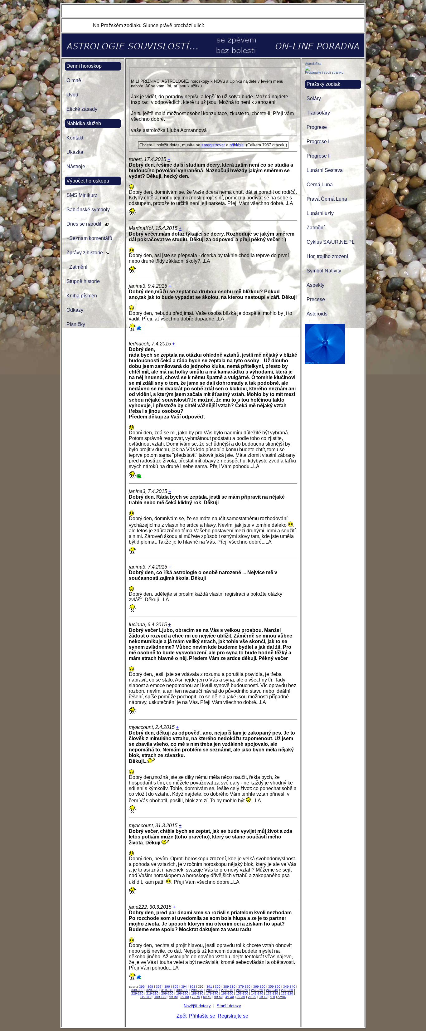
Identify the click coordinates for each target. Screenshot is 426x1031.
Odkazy (74, 310)
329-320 (152, 990)
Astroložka (313, 64)
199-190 (182, 993)
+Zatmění (76, 267)
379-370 (244, 986)
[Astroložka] (307, 68)
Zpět (181, 1016)
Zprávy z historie (84, 252)
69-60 (207, 997)
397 (159, 986)
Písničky (75, 324)
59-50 (218, 997)
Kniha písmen (81, 295)
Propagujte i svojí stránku (324, 72)
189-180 (197, 993)
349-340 (289, 986)
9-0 (272, 997)
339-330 (137, 990)
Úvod (72, 94)
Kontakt (74, 137)
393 (192, 986)
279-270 (227, 990)
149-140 (257, 993)
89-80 (185, 997)
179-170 (212, 993)
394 (184, 986)
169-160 (227, 993)
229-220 (137, 993)
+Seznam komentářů (89, 238)
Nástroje (75, 166)
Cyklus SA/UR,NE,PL (331, 242)
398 (150, 986)
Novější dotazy (197, 1006)
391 (209, 986)
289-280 (212, 990)
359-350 (274, 986)
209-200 (167, 993)
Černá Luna (320, 184)
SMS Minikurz (81, 195)
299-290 (197, 990)
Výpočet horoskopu (87, 180)
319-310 (167, 990)
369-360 (259, 986)
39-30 (241, 997)
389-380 (229, 986)
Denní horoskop (84, 66)
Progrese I (318, 141)
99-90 (173, 997)
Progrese (317, 127)
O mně (73, 80)
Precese (316, 299)
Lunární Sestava (325, 170)
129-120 (287, 993)
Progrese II (319, 156)
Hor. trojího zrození (327, 256)
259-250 (257, 990)
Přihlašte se (202, 1016)
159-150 (242, 993)
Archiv (282, 997)
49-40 (229, 997)
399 (142, 986)
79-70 (196, 997)
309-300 (182, 990)
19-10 (263, 997)
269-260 (242, 990)
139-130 (272, 993)
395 (175, 986)
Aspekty (315, 285)
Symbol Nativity (324, 270)
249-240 (272, 990)
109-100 (160, 997)
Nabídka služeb (83, 123)
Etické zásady (81, 109)
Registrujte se (233, 1016)
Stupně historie (83, 281)
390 (217, 986)
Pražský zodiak (323, 84)
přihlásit (237, 145)
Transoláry (318, 112)
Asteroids (317, 313)
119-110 (146, 997)
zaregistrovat (213, 145)
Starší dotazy (229, 1006)
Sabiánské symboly (88, 209)
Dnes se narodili (84, 224)
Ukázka (74, 152)
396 (167, 986)
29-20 (252, 997)
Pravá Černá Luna (327, 199)
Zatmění (316, 227)
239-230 (287, 990)
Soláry (314, 98)
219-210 (152, 993)
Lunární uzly (320, 213)
